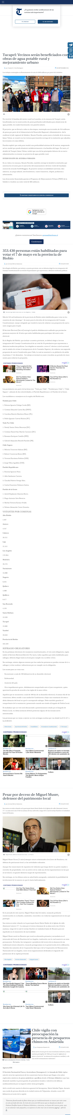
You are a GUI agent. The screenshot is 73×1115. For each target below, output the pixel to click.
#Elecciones (7, 726)
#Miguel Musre (34, 959)
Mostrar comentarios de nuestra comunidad (37, 195)
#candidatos (34, 726)
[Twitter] (36, 226)
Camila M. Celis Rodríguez (15, 68)
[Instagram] (50, 226)
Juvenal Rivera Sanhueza (15, 264)
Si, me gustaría (48, 21)
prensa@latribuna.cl (50, 235)
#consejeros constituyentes (49, 726)
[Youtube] (63, 226)
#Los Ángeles (8, 959)
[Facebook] (23, 226)
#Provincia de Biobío (21, 726)
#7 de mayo (64, 726)
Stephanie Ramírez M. (43, 1047)
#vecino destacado (20, 959)
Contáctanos (36, 242)
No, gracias (25, 21)
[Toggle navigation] (3, 2)
